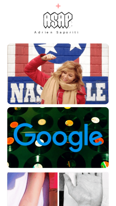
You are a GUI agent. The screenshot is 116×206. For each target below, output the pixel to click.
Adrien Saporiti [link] (56, 32)
